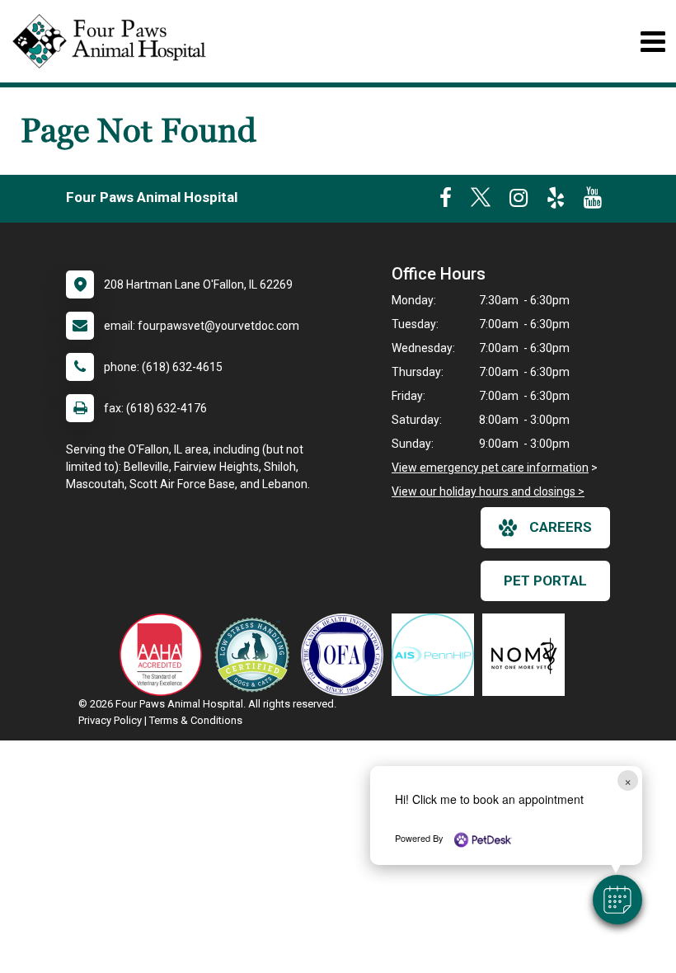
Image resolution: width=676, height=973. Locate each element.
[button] (617, 899)
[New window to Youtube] (592, 201)
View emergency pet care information (490, 467)
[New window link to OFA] (346, 654)
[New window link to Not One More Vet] (527, 654)
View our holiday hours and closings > (488, 491)
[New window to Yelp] (555, 201)
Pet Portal (545, 580)
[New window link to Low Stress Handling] (255, 654)
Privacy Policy (110, 720)
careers (560, 527)
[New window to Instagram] (518, 201)
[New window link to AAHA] (165, 654)
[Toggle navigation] (652, 41)
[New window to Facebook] (445, 201)
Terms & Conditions (195, 720)
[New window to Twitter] (480, 201)
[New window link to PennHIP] (437, 654)
